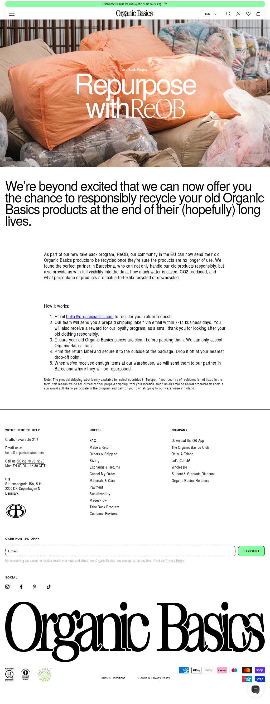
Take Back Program (104, 506)
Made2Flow (98, 500)
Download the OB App (188, 440)
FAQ (93, 440)
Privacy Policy (175, 560)
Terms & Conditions (113, 678)
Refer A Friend (183, 453)
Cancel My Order (102, 473)
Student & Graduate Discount (193, 473)
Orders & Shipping (103, 453)
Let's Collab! (181, 460)
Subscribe (251, 551)
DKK (207, 14)
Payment (96, 487)
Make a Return (100, 447)
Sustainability (100, 493)
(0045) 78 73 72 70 (31, 461)
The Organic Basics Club (190, 447)
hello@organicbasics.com (89, 316)
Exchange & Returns (105, 467)
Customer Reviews (104, 513)
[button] (11, 14)
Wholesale (179, 467)
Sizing (94, 460)
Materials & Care (102, 480)
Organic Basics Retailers (190, 480)
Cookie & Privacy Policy (154, 678)
